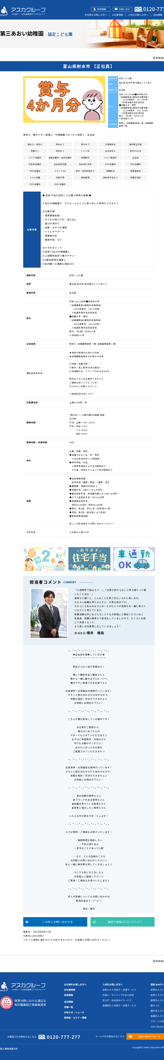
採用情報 (101, 9)
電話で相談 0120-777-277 (125, 922)
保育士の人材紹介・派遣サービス (119, 989)
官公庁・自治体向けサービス (117, 1000)
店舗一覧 (68, 1007)
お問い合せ (124, 9)
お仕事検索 (117, 14)
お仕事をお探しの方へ (96, 14)
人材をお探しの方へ (138, 14)
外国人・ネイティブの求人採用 (118, 995)
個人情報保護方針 (9, 1048)
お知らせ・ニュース (74, 1012)
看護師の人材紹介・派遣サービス (119, 1005)
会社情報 (157, 14)
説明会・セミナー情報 (75, 1017)
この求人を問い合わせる (57, 922)
